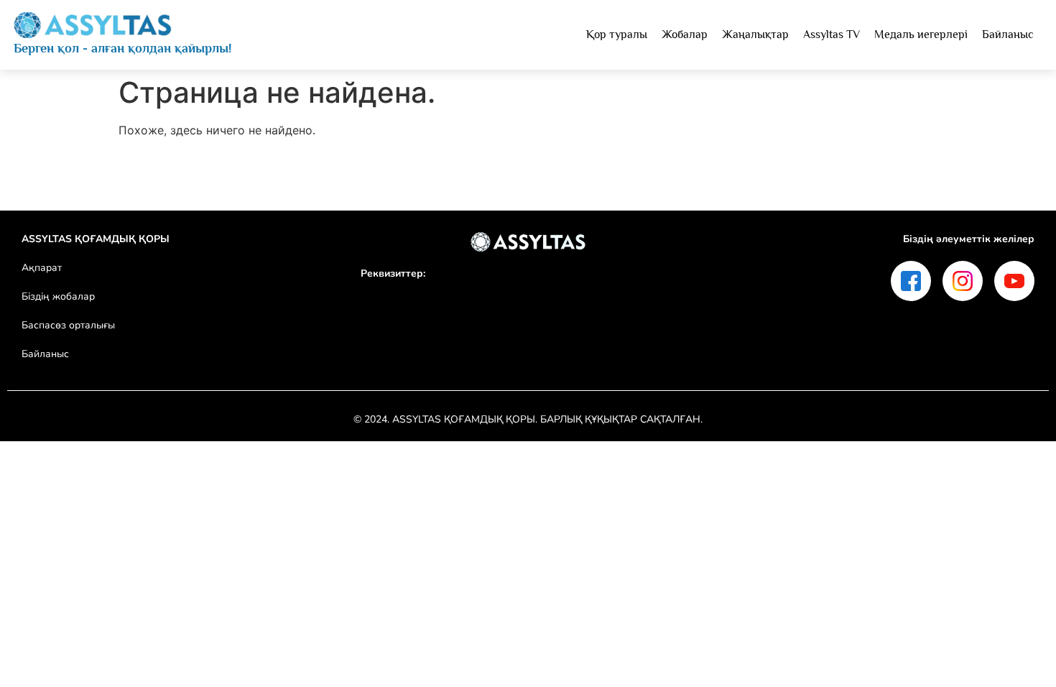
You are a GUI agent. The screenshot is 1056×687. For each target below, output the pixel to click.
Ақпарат (42, 268)
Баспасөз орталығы (68, 325)
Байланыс (45, 354)
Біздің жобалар (58, 296)
